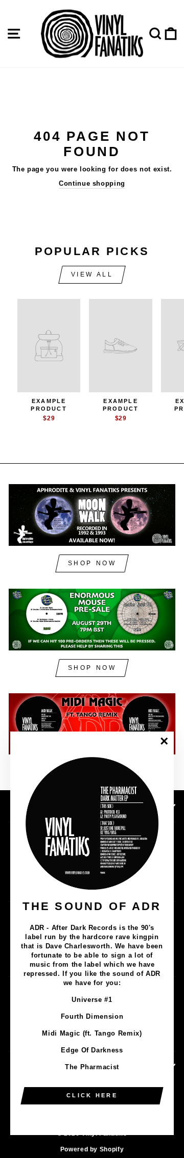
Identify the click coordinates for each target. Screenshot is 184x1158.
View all (92, 274)
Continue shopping (92, 183)
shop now (92, 563)
